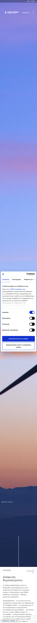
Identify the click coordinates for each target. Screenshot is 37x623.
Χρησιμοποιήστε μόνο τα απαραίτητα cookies (18, 346)
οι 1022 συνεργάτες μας (17, 289)
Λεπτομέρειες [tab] (16, 279)
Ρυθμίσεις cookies (8, 621)
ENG (33, 1)
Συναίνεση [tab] (5, 279)
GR (28, 1)
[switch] (32, 318)
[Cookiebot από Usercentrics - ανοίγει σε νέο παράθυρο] (26, 274)
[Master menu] (32, 12)
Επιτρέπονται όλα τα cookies (18, 339)
